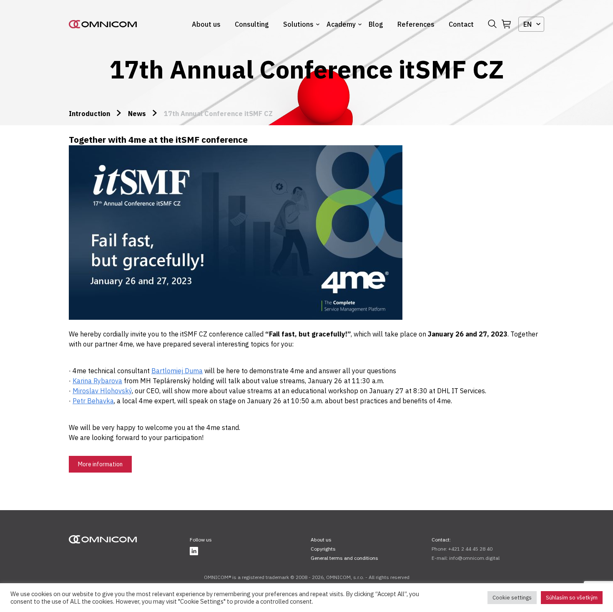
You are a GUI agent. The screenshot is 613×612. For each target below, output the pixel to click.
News (137, 113)
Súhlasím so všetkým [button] (572, 597)
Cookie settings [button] (512, 597)
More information (100, 464)
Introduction (89, 113)
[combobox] (531, 24)
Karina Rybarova (97, 381)
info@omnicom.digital (474, 558)
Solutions (298, 24)
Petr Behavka (93, 401)
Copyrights (323, 549)
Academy (341, 24)
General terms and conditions (344, 558)
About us (206, 24)
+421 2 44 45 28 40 (470, 549)
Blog (376, 24)
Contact (461, 24)
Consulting (252, 24)
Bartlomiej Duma (177, 371)
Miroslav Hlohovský (102, 391)
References (416, 24)
